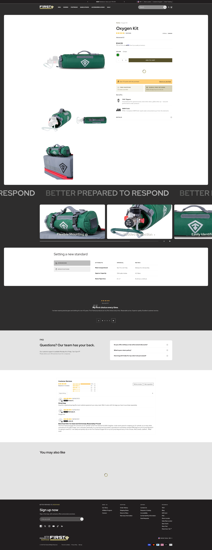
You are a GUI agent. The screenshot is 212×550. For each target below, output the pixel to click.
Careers (104, 513)
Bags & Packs (84, 7)
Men (59, 7)
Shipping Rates (124, 510)
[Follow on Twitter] (45, 526)
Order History (124, 508)
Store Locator (147, 1)
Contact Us (143, 508)
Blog (163, 510)
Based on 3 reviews (63, 386)
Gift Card (164, 513)
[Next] (124, 1)
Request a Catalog (145, 510)
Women (65, 7)
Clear (160, 7)
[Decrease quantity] (118, 60)
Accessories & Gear (98, 7)
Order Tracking (168, 1)
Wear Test (165, 526)
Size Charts (165, 523)
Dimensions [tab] (62, 263)
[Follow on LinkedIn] (62, 526)
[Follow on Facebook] (41, 526)
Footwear (74, 7)
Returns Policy (124, 513)
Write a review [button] (138, 384)
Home (118, 23)
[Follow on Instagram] (49, 526)
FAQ (163, 516)
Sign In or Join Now (165, 81)
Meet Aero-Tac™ (167, 529)
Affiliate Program (107, 510)
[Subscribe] (81, 519)
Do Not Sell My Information (148, 516)
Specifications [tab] (63, 269)
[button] (120, 33)
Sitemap (80, 544)
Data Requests (144, 518)
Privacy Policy (74, 544)
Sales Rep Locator (167, 521)
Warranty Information (126, 516)
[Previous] (87, 1)
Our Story (105, 508)
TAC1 (163, 508)
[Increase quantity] (126, 60)
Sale (108, 7)
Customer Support (157, 1)
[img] (68, 398)
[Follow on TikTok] (58, 526)
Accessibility (143, 513)
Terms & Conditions (66, 544)
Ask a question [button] (148, 384)
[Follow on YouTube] (53, 526)
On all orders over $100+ (106, 1)
